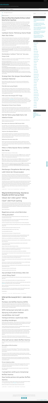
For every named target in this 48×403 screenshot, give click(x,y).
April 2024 (35, 87)
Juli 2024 (35, 82)
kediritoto (3, 283)
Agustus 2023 (36, 100)
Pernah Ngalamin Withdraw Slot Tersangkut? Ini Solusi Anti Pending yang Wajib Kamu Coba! (39, 24)
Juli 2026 (35, 44)
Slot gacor (14, 382)
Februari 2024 (36, 90)
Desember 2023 (36, 94)
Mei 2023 (35, 105)
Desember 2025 (36, 54)
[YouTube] (44, 1)
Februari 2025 (36, 71)
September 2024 (36, 79)
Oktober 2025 (36, 57)
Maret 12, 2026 (10, 189)
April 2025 (35, 67)
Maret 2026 (35, 49)
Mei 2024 (35, 85)
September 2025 (36, 59)
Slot (33, 117)
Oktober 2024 (36, 77)
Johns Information (4, 5)
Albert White (5, 189)
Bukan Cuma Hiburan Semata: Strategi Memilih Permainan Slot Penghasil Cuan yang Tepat (39, 36)
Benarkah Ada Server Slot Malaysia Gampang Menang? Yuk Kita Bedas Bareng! (39, 20)
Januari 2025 (36, 72)
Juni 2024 (35, 84)
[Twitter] (45, 1)
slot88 (34, 116)
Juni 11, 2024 (10, 293)
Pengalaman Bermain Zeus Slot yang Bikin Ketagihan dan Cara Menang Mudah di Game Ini (39, 32)
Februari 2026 (36, 51)
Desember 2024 (36, 74)
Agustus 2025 (36, 61)
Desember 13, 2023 (11, 386)
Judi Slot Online (16, 189)
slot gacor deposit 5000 (37, 115)
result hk (34, 112)
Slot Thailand (17, 386)
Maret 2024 (35, 89)
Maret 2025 (35, 69)
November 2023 (36, 95)
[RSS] (47, 1)
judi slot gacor (23, 189)
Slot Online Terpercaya (17, 293)
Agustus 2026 (36, 43)
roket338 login (11, 99)
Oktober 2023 (36, 97)
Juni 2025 (35, 64)
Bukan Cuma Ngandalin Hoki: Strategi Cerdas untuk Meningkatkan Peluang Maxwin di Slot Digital (40, 28)
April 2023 (35, 107)
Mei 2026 (35, 46)
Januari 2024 (36, 92)
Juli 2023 (35, 102)
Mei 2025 (35, 66)
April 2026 (35, 48)
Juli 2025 (35, 62)
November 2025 (36, 56)
